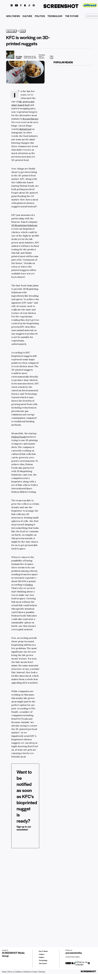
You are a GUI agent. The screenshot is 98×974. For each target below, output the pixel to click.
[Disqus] (10, 889)
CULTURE (27, 16)
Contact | (35, 972)
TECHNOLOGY (55, 16)
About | (4, 972)
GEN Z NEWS (13, 16)
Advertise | (27, 972)
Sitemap (42, 972)
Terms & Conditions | (15, 972)
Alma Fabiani (19, 57)
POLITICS (40, 16)
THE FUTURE (72, 16)
